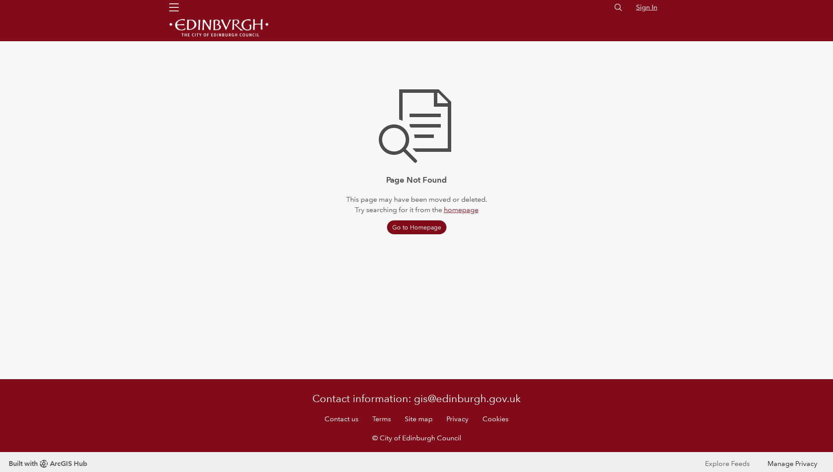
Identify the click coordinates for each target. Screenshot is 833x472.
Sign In (646, 7)
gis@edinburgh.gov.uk (467, 398)
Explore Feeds (727, 463)
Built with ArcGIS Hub (48, 463)
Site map (419, 419)
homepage (461, 210)
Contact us (341, 419)
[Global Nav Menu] (174, 7)
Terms (381, 419)
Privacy (457, 419)
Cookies (495, 419)
